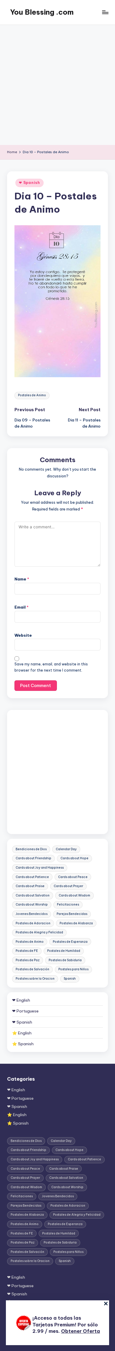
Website (23, 635)
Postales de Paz (28, 960)
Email (21, 607)
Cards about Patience (32, 877)
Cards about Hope (74, 858)
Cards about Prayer (68, 886)
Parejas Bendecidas (72, 914)
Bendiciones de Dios (31, 849)
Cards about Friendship (33, 858)
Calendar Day (66, 849)
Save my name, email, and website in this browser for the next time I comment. (51, 667)
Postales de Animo (32, 395)
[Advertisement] (57, 85)
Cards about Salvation (33, 895)
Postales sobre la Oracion (35, 979)
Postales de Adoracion (33, 923)
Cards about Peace (73, 877)
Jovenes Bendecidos (31, 914)
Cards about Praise (30, 886)
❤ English (21, 1000)
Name (21, 579)
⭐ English (22, 1033)
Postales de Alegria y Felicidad (39, 932)
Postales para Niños (73, 969)
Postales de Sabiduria (65, 960)
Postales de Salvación (32, 969)
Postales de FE (27, 951)
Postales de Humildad (63, 951)
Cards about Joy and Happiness (40, 868)
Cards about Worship (32, 904)
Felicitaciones (68, 904)
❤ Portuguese (25, 1011)
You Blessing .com (42, 12)
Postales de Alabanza (76, 923)
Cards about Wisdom (74, 895)
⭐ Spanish (23, 1043)
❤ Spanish (29, 182)
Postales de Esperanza (70, 942)
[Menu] (105, 12)
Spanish (70, 979)
